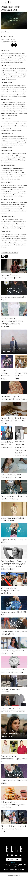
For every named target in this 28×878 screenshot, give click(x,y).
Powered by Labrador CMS (14, 875)
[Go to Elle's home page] (14, 849)
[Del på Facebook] (12, 44)
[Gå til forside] (8, 2)
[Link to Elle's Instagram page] (7, 855)
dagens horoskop (13, 252)
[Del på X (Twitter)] (15, 44)
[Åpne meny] (2, 2)
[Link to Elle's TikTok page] (16, 855)
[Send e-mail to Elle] (20, 855)
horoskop (4, 252)
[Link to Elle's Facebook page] (11, 855)
